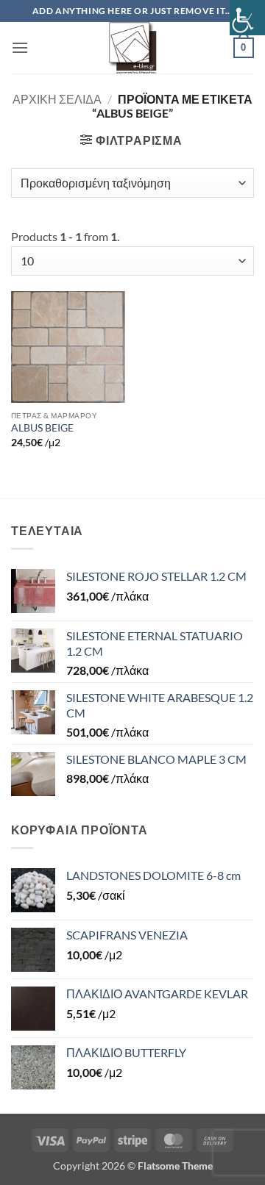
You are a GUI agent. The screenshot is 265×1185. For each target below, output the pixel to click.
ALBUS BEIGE (42, 428)
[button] (20, 47)
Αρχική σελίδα (57, 99)
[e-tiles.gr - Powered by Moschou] (132, 48)
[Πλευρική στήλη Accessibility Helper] (247, 17)
